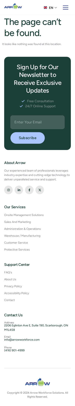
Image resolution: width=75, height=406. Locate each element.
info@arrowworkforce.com (22, 339)
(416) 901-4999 (14, 350)
